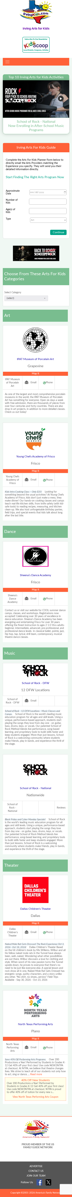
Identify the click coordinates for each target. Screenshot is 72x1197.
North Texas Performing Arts (35, 1024)
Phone (49, 382)
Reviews (61, 808)
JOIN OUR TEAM (36, 1176)
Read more (36, 1074)
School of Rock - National (35, 788)
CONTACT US (36, 1171)
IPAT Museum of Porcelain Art (35, 359)
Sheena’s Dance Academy (35, 575)
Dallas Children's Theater (35, 908)
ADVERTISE (36, 1166)
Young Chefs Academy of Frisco (35, 456)
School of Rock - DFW (35, 683)
